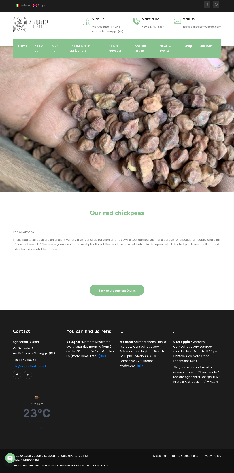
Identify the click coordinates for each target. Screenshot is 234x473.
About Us (39, 48)
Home (22, 46)
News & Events (165, 48)
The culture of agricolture (80, 48)
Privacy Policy (211, 455)
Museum (205, 46)
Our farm (55, 48)
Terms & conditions (184, 455)
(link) (102, 356)
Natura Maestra (114, 48)
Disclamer (160, 455)
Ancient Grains (140, 48)
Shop (188, 46)
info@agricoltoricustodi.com (33, 366)
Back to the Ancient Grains (117, 290)
